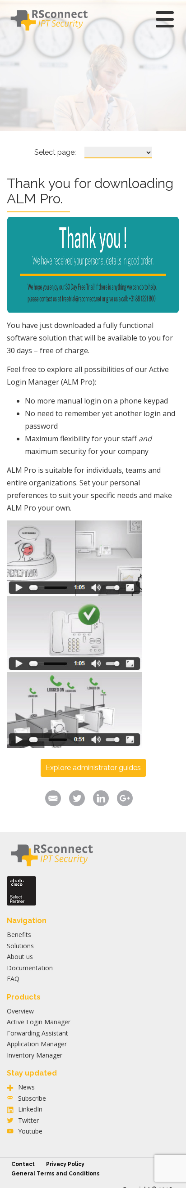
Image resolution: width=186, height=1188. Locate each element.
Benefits (19, 934)
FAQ (13, 978)
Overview (20, 1011)
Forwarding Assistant (37, 1033)
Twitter (28, 1120)
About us (20, 956)
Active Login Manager (38, 1022)
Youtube (30, 1131)
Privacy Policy (65, 1164)
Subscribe (32, 1098)
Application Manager (37, 1044)
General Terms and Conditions (55, 1173)
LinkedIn (30, 1109)
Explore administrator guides (93, 767)
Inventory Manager (34, 1055)
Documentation (30, 968)
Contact (23, 1164)
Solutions (20, 945)
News (26, 1087)
